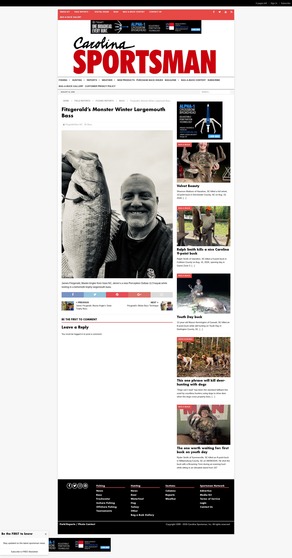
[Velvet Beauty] (203, 163)
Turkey (135, 507)
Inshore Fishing (105, 503)
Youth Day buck (189, 317)
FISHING (63, 80)
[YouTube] (225, 12)
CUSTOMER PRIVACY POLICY (100, 86)
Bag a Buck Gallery (142, 515)
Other (134, 511)
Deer (134, 495)
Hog (133, 503)
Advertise (206, 491)
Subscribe (285, 3)
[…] (184, 198)
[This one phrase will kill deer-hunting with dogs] (203, 357)
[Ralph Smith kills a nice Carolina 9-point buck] (203, 226)
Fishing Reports (105, 101)
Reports (170, 495)
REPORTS (92, 80)
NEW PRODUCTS (126, 80)
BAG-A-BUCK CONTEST (134, 12)
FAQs (115, 12)
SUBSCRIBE (214, 80)
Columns (170, 491)
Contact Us (155, 12)
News (99, 491)
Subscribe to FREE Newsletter (24, 552)
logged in (78, 334)
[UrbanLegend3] (199, 137)
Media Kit (65, 12)
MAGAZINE (170, 80)
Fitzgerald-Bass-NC (73, 124)
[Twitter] (219, 12)
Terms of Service (210, 499)
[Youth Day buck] (203, 294)
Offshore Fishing (106, 507)
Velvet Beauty (188, 186)
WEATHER (107, 80)
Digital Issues (102, 12)
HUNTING (77, 80)
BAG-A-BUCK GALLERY (70, 17)
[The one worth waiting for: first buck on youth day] (203, 425)
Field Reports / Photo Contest (77, 524)
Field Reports (81, 12)
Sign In (274, 3)
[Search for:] (215, 92)
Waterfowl (137, 499)
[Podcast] (231, 12)
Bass (89, 124)
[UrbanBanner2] (146, 32)
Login (203, 503)
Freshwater (103, 499)
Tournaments (104, 511)
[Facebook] (213, 12)
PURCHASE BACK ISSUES (149, 80)
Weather (170, 499)
